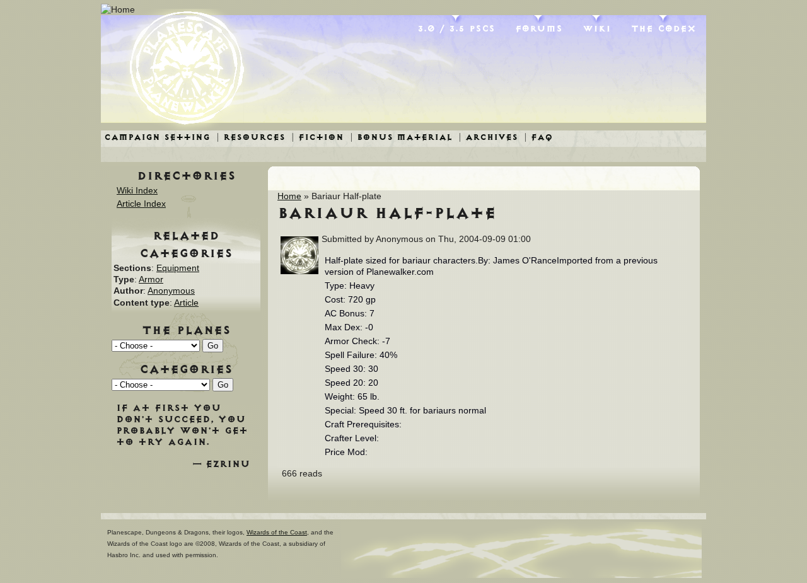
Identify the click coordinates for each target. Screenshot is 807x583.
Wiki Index (137, 190)
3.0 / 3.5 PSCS (456, 28)
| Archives (488, 137)
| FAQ (538, 137)
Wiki (597, 28)
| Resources (250, 137)
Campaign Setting (157, 137)
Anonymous (171, 291)
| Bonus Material (401, 137)
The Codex (663, 28)
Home (289, 196)
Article (186, 302)
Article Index (141, 204)
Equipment (177, 268)
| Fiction (317, 137)
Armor (151, 279)
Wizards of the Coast (277, 532)
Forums (538, 28)
